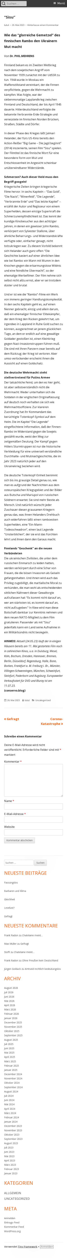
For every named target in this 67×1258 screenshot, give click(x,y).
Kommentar (13, 761)
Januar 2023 (10, 1173)
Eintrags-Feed (11, 1222)
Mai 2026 (9, 1000)
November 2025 (13, 1026)
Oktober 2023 (11, 1134)
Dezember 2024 (13, 1074)
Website (9, 827)
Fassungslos (11, 882)
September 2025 (13, 1035)
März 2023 (10, 1164)
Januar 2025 (10, 1070)
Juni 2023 (9, 1151)
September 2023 (13, 1139)
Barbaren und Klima (15, 891)
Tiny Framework (27, 1246)
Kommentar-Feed (14, 1226)
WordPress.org (12, 1231)
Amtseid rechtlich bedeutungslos (43, 968)
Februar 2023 (11, 1169)
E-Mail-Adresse (15, 814)
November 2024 (13, 1078)
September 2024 (13, 1087)
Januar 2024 (10, 1121)
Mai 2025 (9, 1052)
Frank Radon (11, 935)
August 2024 (11, 1091)
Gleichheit (9, 899)
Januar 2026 (10, 1018)
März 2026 (10, 1009)
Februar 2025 (11, 1065)
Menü (61, 3)
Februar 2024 (11, 1117)
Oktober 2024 (11, 1082)
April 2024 (9, 1108)
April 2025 (9, 1056)
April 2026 (9, 1005)
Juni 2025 (9, 1048)
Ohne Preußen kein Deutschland (40, 960)
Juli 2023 (8, 1147)
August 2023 (11, 1143)
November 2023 (13, 1130)
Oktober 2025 (11, 1031)
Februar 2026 (11, 1013)
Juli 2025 (8, 1044)
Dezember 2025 (13, 1022)
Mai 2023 (9, 1156)
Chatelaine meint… (32, 935)
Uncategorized (43, 700)
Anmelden (9, 1218)
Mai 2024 (9, 1104)
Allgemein (12, 1193)
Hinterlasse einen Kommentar (43, 25)
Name (9, 801)
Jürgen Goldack (12, 968)
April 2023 (9, 1160)
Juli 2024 (8, 1095)
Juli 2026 (8, 992)
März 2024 (10, 1113)
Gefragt (8, 916)
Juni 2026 (9, 996)
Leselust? (9, 907)
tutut (6, 25)
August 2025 (11, 1039)
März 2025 (10, 1061)
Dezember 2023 (13, 1126)
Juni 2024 (9, 1100)
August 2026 (11, 987)
